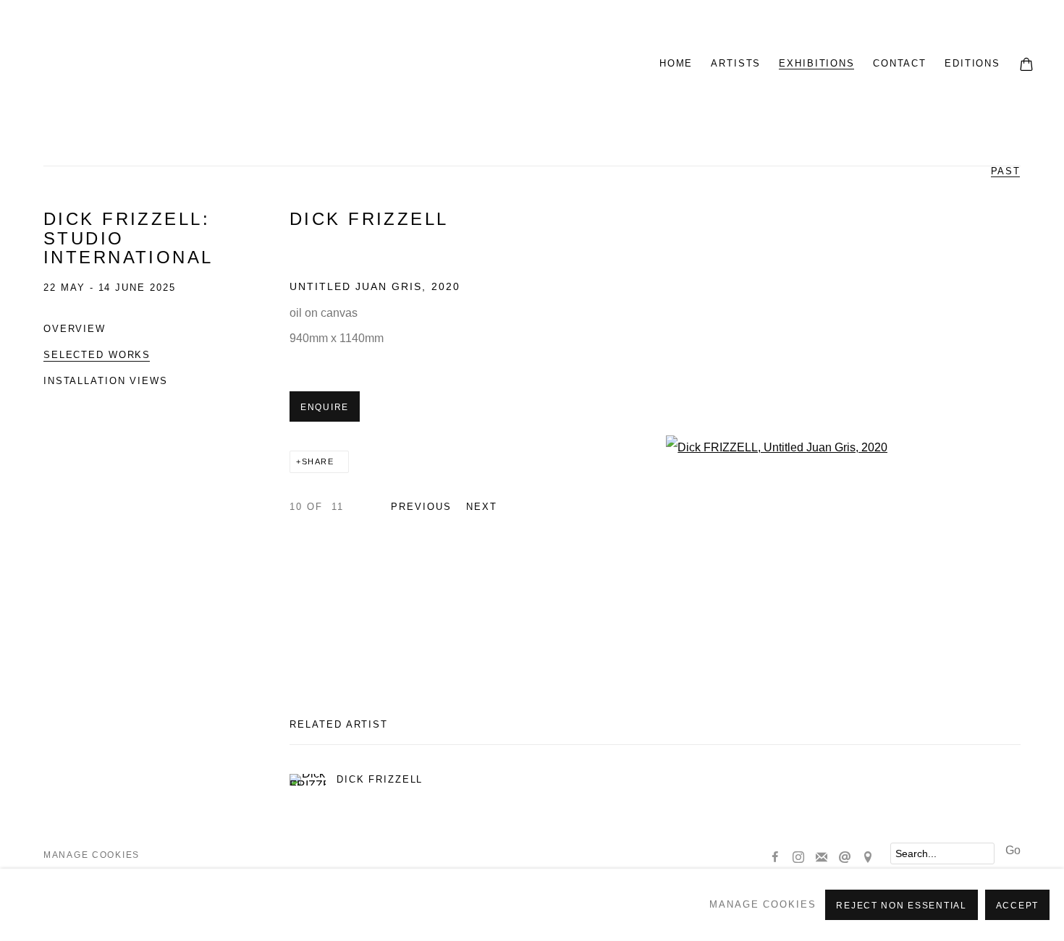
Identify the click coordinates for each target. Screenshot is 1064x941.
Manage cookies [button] (91, 855)
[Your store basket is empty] (1026, 66)
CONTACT (899, 63)
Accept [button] (1017, 905)
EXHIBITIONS (817, 63)
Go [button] (1013, 850)
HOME (676, 63)
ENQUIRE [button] (324, 407)
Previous (421, 506)
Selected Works (97, 354)
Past (1006, 171)
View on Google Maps (868, 858)
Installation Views (105, 380)
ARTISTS (736, 63)
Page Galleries (210, 65)
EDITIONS (972, 63)
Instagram (798, 858)
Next (481, 506)
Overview (74, 328)
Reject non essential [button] (901, 905)
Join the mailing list (821, 858)
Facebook (775, 858)
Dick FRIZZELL (369, 219)
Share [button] (318, 461)
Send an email (844, 858)
